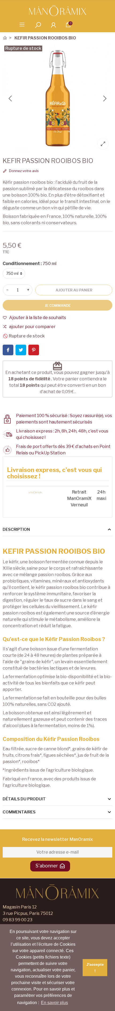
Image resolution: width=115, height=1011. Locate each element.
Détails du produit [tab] (24, 799)
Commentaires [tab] (19, 812)
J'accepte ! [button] (95, 967)
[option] (57, 98)
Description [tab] (16, 529)
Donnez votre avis (23, 171)
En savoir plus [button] (54, 1002)
